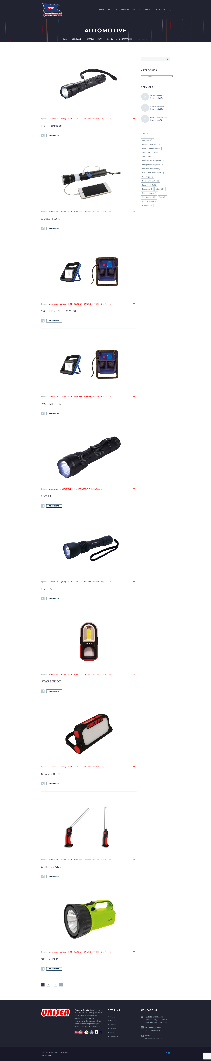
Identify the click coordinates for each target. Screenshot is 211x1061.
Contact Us (159, 9)
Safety (160, 189)
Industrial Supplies (157, 106)
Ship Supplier (106, 119)
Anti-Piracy (147, 140)
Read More (54, 136)
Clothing (146, 156)
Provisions (147, 189)
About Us (112, 9)
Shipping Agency (149, 193)
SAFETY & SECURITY (91, 119)
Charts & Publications (158, 117)
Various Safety (149, 201)
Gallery (137, 9)
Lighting (63, 119)
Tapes (162, 197)
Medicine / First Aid (150, 181)
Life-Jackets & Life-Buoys (153, 173)
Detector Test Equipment (153, 160)
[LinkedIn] (169, 1053)
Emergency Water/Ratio (152, 164)
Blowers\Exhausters (151, 144)
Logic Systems (48, 1055)
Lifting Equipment (157, 95)
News (147, 9)
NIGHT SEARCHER (75, 119)
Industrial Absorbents (151, 169)
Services (125, 9)
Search (167, 59)
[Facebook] (166, 1053)
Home (101, 9)
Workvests (147, 205)
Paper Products (149, 185)
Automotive (53, 119)
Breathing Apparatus (151, 148)
